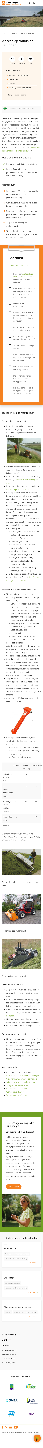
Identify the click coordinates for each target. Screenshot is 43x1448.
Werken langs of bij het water (18, 489)
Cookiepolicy (28, 1432)
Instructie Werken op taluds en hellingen (22, 1075)
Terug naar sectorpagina (17, 95)
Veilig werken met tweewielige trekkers (21, 1079)
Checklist (11, 83)
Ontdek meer (13, 1186)
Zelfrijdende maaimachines (17, 1085)
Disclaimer (5, 1432)
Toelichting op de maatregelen (19, 88)
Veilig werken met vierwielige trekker (20, 1082)
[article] (21, 1256)
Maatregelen (13, 79)
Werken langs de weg (14, 1092)
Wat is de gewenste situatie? (18, 75)
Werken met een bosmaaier (17, 1088)
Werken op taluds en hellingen (23, 33)
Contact (36, 1432)
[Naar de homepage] (11, 2)
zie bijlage (10, 1015)
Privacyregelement (16, 1432)
